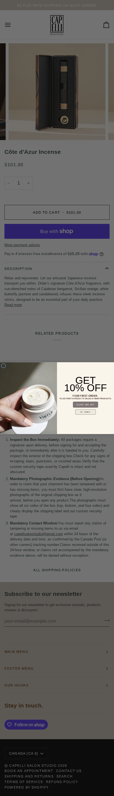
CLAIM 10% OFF (85, 404)
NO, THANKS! (85, 412)
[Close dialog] (3, 365)
